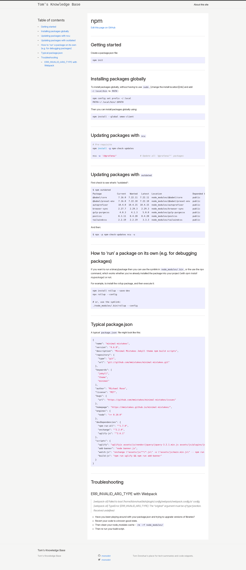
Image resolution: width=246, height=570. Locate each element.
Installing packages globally (55, 31)
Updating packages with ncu (55, 35)
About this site (201, 4)
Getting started (48, 26)
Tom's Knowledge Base (59, 4)
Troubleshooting (49, 57)
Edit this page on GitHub (103, 27)
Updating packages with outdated (58, 40)
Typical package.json (52, 52)
